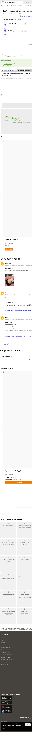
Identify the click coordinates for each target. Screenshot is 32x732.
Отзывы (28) (13, 70)
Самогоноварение (14, 5)
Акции (27, 2)
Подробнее (8, 65)
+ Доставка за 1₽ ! (17, 479)
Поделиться (23, 13)
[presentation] (1, 94)
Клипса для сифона (12, 23)
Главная (2, 5)
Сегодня (10, 249)
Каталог (6, 5)
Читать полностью (10, 332)
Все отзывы (4, 344)
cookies (12, 723)
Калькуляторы (24, 717)
